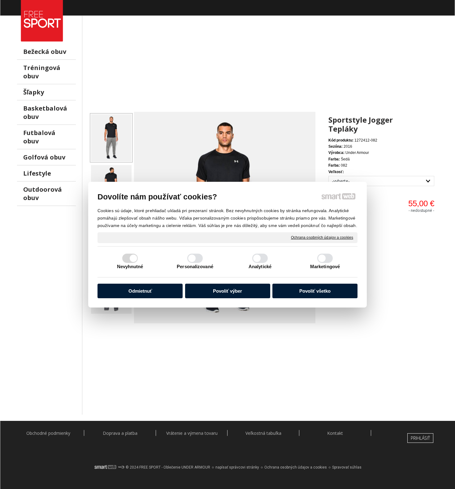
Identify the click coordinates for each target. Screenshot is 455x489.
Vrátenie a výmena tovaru (192, 433)
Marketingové (325, 266)
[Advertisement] (263, 68)
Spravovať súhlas (347, 467)
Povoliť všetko (315, 291)
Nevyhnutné (130, 266)
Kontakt (335, 433)
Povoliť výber (227, 291)
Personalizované (195, 266)
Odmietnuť (140, 291)
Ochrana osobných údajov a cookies (322, 237)
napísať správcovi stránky (237, 467)
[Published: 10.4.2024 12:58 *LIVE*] (121, 467)
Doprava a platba (120, 433)
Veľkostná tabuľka (263, 433)
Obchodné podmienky (48, 433)
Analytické (260, 266)
